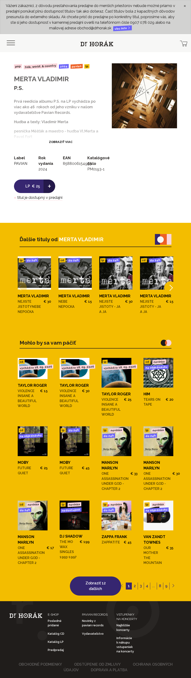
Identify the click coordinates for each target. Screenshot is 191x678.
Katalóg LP (56, 642)
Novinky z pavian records (93, 623)
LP (86, 66)
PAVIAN (77, 66)
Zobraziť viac (60, 142)
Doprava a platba (109, 670)
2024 (64, 66)
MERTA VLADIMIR (41, 79)
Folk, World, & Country (40, 66)
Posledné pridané (54, 623)
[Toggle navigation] (11, 43)
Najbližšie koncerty (123, 627)
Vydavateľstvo (93, 633)
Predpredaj (56, 650)
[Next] (170, 287)
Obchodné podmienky (40, 664)
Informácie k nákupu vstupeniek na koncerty (125, 644)
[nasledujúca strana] (173, 586)
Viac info (121, 29)
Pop (18, 66)
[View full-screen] (170, 70)
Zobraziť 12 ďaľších (95, 586)
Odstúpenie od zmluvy (97, 664)
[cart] (183, 43)
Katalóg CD (56, 633)
